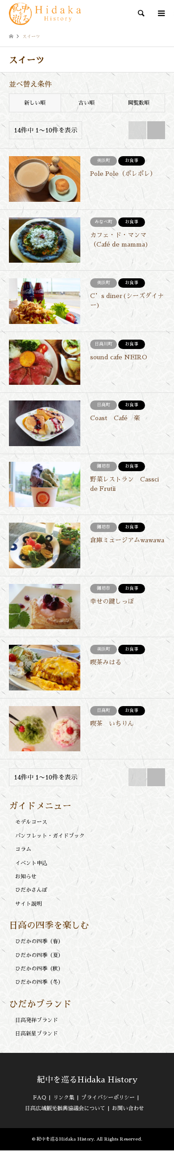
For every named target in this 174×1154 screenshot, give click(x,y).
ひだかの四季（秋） (39, 968)
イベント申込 (31, 863)
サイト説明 (28, 904)
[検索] (140, 13)
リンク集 (64, 1097)
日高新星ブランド (36, 1033)
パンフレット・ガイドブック (50, 836)
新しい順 (35, 103)
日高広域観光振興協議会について (65, 1108)
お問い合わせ (128, 1108)
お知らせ (26, 876)
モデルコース (31, 822)
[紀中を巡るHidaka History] (46, 13)
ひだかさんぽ (31, 890)
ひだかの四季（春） (39, 941)
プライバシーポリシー (108, 1097)
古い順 (87, 103)
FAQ (39, 1097)
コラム (23, 849)
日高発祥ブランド (36, 1020)
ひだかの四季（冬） (39, 982)
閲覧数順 (138, 103)
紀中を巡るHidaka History (87, 1080)
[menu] (160, 13)
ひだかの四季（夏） (39, 955)
